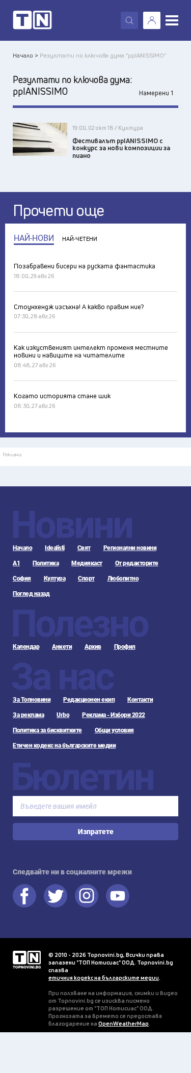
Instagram (86, 895)
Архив (93, 646)
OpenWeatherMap (123, 1023)
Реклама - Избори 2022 (113, 715)
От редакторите (136, 563)
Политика (46, 563)
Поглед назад (31, 593)
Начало (22, 548)
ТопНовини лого (32, 20)
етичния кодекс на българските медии (103, 977)
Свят (84, 548)
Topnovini (27, 960)
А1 (16, 563)
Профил (124, 646)
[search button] (129, 20)
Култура (55, 578)
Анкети (62, 646)
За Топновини (31, 699)
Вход (151, 20)
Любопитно (123, 578)
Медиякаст (86, 563)
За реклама (28, 715)
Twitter (55, 895)
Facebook (24, 895)
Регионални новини (130, 548)
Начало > (25, 55)
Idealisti (55, 548)
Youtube (117, 895)
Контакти (140, 699)
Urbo (63, 715)
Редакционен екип (89, 699)
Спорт (86, 578)
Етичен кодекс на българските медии (64, 745)
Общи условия (114, 730)
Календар (26, 646)
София (22, 578)
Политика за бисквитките (47, 730)
